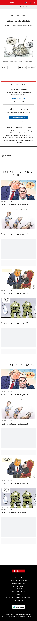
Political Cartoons (21, 15)
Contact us (18, 142)
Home (12, 15)
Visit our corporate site (24, 614)
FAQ (18, 594)
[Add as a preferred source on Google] (18, 607)
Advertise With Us (18, 592)
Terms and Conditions (18, 583)
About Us (18, 577)
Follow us (23, 67)
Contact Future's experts (18, 580)
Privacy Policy (18, 586)
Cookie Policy (18, 589)
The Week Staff (11, 25)
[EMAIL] (3, 157)
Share (5, 67)
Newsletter (32, 67)
